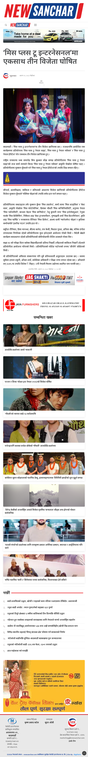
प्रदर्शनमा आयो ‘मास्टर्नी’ (18, 349)
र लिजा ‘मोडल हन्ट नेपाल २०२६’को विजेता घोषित (28, 381)
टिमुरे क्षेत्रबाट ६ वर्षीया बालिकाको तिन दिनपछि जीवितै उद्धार (35, 613)
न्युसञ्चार (13, 75)
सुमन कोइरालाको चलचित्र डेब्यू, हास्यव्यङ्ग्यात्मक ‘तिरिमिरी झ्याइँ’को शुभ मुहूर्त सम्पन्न (44, 477)
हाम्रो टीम (72, 741)
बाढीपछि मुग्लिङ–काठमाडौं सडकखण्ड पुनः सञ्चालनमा (34, 638)
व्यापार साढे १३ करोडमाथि (20, 413)
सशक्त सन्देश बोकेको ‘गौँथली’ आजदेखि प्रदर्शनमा (30, 445)
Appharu (77, 754)
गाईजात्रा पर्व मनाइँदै (17, 650)
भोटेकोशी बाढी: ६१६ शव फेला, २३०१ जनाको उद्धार (32, 644)
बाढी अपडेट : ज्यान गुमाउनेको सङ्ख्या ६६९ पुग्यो (30, 607)
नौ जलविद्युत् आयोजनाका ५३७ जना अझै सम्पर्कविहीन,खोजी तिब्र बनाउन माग (43, 626)
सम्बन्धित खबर (43, 317)
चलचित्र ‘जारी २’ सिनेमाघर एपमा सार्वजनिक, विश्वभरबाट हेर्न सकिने (35, 579)
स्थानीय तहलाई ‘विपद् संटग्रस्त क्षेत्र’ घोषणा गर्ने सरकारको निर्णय (36, 632)
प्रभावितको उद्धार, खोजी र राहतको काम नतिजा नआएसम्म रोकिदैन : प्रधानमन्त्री (42, 601)
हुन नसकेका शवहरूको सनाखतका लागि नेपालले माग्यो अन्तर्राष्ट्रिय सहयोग (41, 619)
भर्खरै (6, 593)
